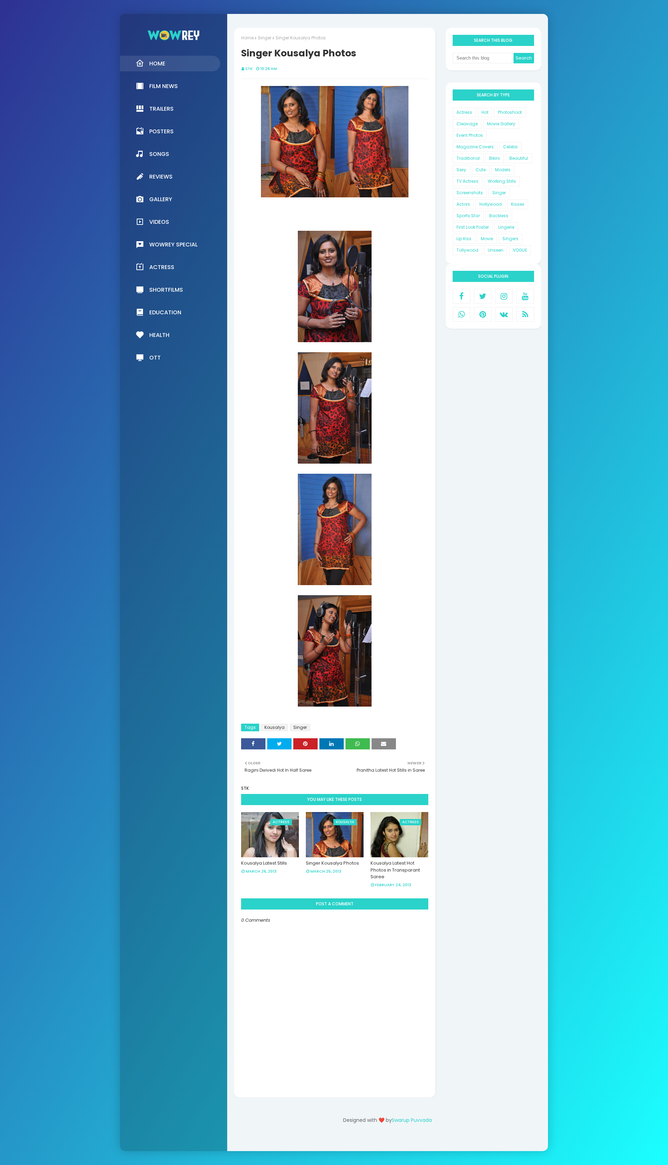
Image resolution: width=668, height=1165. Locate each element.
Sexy (461, 170)
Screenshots (469, 193)
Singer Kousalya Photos (332, 863)
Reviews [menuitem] (161, 177)
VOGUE (520, 250)
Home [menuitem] (157, 64)
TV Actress (467, 181)
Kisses (517, 204)
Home (247, 38)
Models (502, 170)
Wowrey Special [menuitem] (173, 245)
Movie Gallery (501, 124)
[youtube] (525, 296)
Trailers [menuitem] (161, 109)
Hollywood (490, 204)
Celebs (510, 147)
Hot (485, 112)
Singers (510, 239)
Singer (264, 38)
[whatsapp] (461, 314)
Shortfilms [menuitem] (166, 290)
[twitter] (483, 296)
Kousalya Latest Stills (264, 863)
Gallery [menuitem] (160, 199)
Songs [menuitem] (159, 154)
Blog (401, 1139)
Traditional (468, 158)
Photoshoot (510, 112)
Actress (464, 112)
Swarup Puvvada (412, 1120)
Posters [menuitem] (161, 131)
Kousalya (274, 727)
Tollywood (467, 250)
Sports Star (468, 216)
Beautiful (518, 158)
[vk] (504, 314)
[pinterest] (483, 314)
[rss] (525, 314)
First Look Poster (472, 227)
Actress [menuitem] (161, 267)
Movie (487, 239)
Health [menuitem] (159, 335)
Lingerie (506, 227)
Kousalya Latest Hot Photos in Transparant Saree (395, 870)
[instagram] (504, 296)
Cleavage (467, 124)
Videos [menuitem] (159, 222)
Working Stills (502, 181)
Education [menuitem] (165, 312)
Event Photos (469, 135)
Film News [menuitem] (163, 86)
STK (249, 68)
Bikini (494, 158)
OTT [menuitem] (155, 358)
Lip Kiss (463, 239)
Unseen (495, 250)
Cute (481, 170)
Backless (498, 216)
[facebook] (461, 296)
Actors (463, 204)
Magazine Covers (475, 147)
